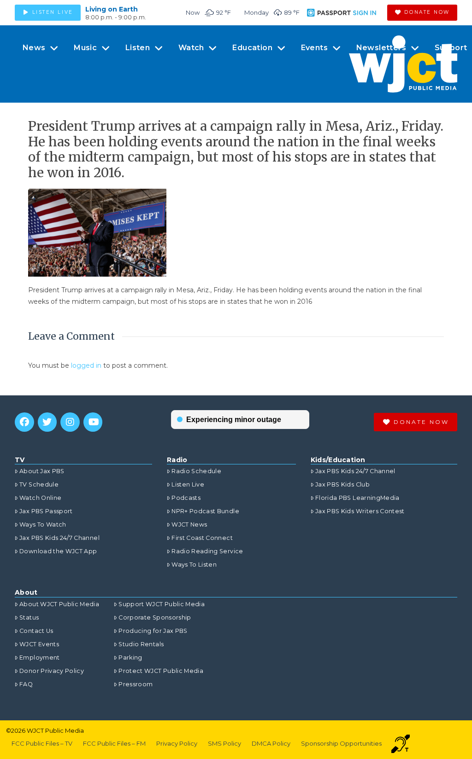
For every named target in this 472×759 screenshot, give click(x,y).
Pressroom (135, 684)
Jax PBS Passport (46, 511)
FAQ (26, 684)
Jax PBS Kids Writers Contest (360, 511)
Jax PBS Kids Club (342, 484)
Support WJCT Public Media (161, 604)
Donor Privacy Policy (51, 670)
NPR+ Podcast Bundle (205, 511)
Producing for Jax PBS (152, 630)
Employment (39, 657)
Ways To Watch (42, 524)
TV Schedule (39, 484)
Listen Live (187, 484)
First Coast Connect (202, 537)
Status (29, 617)
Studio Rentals (141, 644)
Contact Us (36, 630)
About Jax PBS (42, 471)
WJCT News (189, 524)
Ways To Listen (194, 564)
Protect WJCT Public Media (160, 670)
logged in (86, 365)
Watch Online (40, 497)
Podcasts (186, 497)
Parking (130, 657)
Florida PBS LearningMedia (357, 497)
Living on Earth (111, 9)
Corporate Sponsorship (154, 617)
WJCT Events (39, 644)
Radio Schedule (196, 471)
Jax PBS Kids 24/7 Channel (59, 537)
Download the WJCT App (58, 551)
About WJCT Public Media (59, 604)
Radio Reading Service (207, 551)
